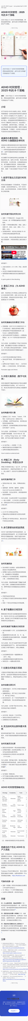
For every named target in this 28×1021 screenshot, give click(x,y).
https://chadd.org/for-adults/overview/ (12, 953)
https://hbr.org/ (21, 974)
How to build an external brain (10, 453)
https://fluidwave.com (18, 875)
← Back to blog (14, 27)
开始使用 (13, 1011)
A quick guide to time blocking (10, 279)
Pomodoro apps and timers (9, 369)
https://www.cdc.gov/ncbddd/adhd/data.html (13, 948)
